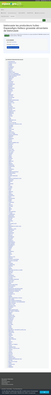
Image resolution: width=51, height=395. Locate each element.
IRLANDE (10, 186)
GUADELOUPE (11, 166)
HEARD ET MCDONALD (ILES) (14, 178)
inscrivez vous (15, 44)
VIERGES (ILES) (11, 357)
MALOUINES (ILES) (12, 223)
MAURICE (10, 231)
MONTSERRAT (11, 243)
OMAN (9, 262)
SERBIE (10, 313)
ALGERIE (10, 65)
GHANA (9, 159)
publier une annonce (40, 13)
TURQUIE (10, 349)
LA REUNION (11, 202)
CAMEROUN (11, 113)
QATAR (9, 283)
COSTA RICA (11, 132)
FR (48, 0)
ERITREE (10, 145)
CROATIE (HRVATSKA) (13, 134)
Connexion (37, 0)
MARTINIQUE (11, 230)
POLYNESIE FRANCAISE (13, 279)
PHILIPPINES (11, 275)
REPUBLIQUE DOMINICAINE (14, 290)
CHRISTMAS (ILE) (12, 120)
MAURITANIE (11, 233)
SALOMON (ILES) (12, 306)
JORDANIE (10, 194)
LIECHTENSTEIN (12, 211)
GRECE (9, 162)
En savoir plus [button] (32, 392)
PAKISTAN (10, 266)
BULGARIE (10, 106)
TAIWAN (10, 333)
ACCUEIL (4, 13)
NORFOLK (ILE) (11, 256)
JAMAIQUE (10, 191)
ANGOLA (10, 69)
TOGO (9, 340)
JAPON (9, 193)
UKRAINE (10, 352)
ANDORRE (10, 68)
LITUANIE (10, 213)
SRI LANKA (10, 324)
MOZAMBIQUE (11, 244)
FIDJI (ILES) (10, 152)
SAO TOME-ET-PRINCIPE (13, 311)
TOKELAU (10, 341)
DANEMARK (10, 136)
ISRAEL (9, 189)
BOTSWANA (10, 101)
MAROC (10, 227)
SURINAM (10, 328)
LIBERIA (10, 209)
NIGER (9, 252)
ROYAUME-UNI (11, 294)
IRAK (9, 185)
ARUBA (9, 80)
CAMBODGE (11, 112)
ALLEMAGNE (11, 67)
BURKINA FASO (11, 108)
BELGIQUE (10, 90)
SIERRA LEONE (11, 316)
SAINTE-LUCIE (11, 304)
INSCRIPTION (44, 0)
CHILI (9, 117)
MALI (9, 222)
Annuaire (12, 16)
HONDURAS (10, 179)
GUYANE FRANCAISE (13, 175)
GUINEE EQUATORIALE (13, 171)
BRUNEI (10, 105)
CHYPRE (10, 121)
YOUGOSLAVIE (11, 364)
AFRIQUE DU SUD (12, 63)
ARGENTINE (11, 77)
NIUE (9, 255)
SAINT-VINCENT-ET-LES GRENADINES (16, 302)
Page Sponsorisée (5, 16)
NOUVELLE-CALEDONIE (13, 259)
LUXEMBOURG (11, 214)
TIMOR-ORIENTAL (12, 339)
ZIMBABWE (10, 367)
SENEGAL (10, 312)
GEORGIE (10, 158)
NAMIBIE (10, 247)
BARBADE (10, 89)
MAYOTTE (10, 234)
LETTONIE (10, 206)
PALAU (9, 267)
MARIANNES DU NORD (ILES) (14, 226)
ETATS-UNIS (11, 149)
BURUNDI (10, 109)
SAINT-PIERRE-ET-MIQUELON (14, 300)
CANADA (10, 114)
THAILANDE (10, 337)
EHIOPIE (10, 141)
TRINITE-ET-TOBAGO (13, 344)
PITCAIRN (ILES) (11, 276)
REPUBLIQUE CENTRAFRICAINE (15, 288)
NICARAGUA (11, 251)
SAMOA (10, 308)
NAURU (9, 248)
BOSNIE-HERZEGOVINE (13, 100)
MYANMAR (10, 246)
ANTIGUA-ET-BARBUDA (13, 73)
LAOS (9, 203)
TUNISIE (10, 345)
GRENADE (10, 163)
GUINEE (10, 170)
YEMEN (9, 363)
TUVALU (10, 351)
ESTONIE (10, 148)
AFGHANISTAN (11, 61)
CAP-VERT (10, 116)
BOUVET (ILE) (11, 102)
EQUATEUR (10, 144)
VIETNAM (10, 360)
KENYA (9, 197)
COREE (9, 130)
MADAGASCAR (11, 217)
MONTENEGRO (11, 242)
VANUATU (10, 355)
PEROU (9, 274)
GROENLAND (11, 165)
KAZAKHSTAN (11, 195)
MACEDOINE (11, 215)
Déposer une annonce (13, 47)
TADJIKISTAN (11, 332)
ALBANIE (10, 64)
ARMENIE (10, 79)
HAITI (9, 177)
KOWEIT (10, 201)
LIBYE (9, 210)
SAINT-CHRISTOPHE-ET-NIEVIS (15, 298)
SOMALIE (10, 321)
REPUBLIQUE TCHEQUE (13, 291)
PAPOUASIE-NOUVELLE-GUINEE (15, 270)
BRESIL (9, 104)
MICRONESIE (11, 236)
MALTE (9, 225)
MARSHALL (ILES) (12, 229)
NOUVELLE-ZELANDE (13, 260)
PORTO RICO (11, 280)
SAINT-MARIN (11, 299)
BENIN (9, 93)
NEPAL (9, 250)
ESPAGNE (10, 146)
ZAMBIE (10, 365)
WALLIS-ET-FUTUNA (12, 361)
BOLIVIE (10, 98)
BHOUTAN (10, 96)
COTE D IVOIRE (11, 133)
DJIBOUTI (10, 137)
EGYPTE (10, 140)
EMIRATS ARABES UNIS (13, 142)
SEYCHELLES (11, 315)
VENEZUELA (11, 356)
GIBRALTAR (10, 161)
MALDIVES (10, 221)
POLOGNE (10, 278)
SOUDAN (10, 323)
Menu (2, 9)
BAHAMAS (10, 85)
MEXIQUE (10, 235)
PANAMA (10, 268)
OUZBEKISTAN (11, 264)
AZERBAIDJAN (11, 84)
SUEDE (9, 325)
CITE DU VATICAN (12, 122)
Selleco (10, 389)
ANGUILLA (10, 71)
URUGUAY (10, 353)
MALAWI (10, 219)
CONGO (10, 128)
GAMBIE (10, 157)
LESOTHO (10, 205)
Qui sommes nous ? (12, 13)
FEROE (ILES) (11, 150)
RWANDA (10, 296)
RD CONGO (10, 287)
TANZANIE (10, 335)
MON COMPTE (22, 13)
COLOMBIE (10, 125)
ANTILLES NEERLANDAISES (14, 75)
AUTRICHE (10, 83)
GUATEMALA (11, 169)
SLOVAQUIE (10, 319)
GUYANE (10, 174)
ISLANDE (10, 187)
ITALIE (9, 190)
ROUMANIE (10, 292)
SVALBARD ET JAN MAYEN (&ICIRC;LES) (17, 329)
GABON (10, 156)
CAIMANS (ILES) (11, 110)
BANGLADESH (11, 88)
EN (49, 0)
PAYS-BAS (10, 272)
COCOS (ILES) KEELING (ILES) (15, 124)
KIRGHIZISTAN (11, 198)
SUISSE (10, 327)
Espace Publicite (5, 383)
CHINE (9, 118)
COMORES (10, 126)
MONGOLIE (10, 240)
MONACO (10, 239)
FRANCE (10, 154)
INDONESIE (10, 183)
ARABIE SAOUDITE (12, 76)
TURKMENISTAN (11, 347)
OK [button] (44, 392)
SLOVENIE (10, 320)
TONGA (9, 343)
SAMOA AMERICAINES (13, 310)
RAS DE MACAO (11, 286)
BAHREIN (10, 86)
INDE (9, 182)
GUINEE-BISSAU (11, 173)
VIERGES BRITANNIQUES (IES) (15, 359)
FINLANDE (10, 153)
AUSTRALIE (10, 81)
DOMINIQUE (11, 138)
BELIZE (9, 92)
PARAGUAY (10, 271)
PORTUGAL (10, 282)
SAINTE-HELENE (12, 303)
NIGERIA (10, 254)
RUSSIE (10, 295)
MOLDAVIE (10, 238)
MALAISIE (10, 218)
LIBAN (9, 207)
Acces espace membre (6, 381)
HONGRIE (10, 181)
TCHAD (9, 336)
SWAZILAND (11, 331)
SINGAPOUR (11, 317)
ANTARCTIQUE (11, 72)
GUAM (9, 167)
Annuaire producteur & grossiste (7, 384)
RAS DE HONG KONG (13, 284)
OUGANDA (10, 263)
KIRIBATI (10, 199)
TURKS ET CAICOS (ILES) (13, 348)
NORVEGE (10, 258)
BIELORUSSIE (11, 97)
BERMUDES (10, 94)
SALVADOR (10, 307)
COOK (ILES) (11, 129)
